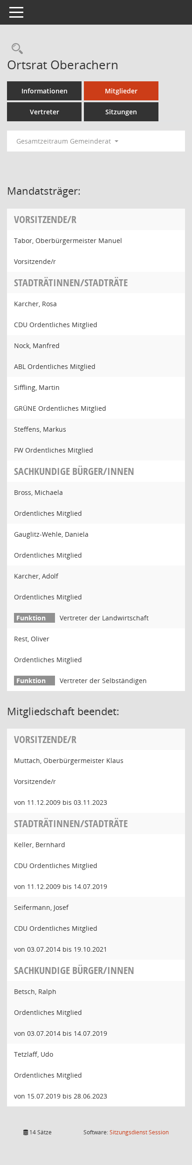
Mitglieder (121, 90)
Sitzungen (121, 111)
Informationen (44, 90)
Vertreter (44, 111)
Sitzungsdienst (139, 1132)
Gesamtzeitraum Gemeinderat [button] (64, 141)
